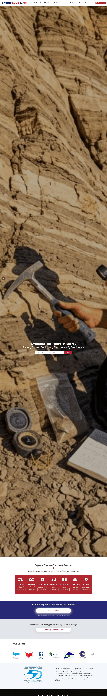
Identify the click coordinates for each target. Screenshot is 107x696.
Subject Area (47, 2)
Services (56, 2)
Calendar (64, 2)
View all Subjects (20, 589)
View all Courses (42, 589)
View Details (53, 589)
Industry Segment (36, 2)
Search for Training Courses (86, 2)
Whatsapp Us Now (100, 2)
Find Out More (53, 610)
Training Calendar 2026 (53, 630)
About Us (72, 2)
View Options (86, 589)
